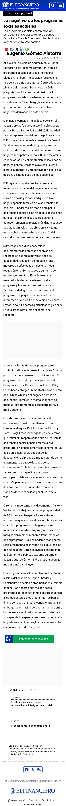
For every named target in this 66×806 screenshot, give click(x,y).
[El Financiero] (20, 5)
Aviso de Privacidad (33, 805)
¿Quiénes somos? (16, 801)
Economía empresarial (18, 13)
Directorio (33, 801)
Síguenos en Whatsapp (33, 638)
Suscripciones (48, 801)
